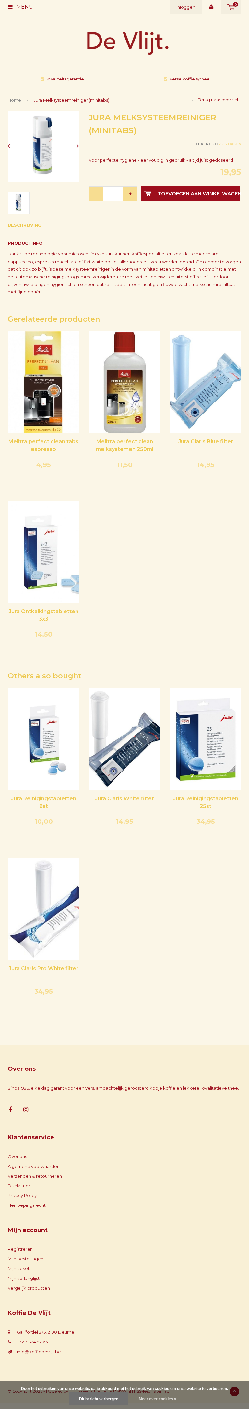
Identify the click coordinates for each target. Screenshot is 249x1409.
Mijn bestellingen (25, 1258)
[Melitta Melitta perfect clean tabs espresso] (43, 381)
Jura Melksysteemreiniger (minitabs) (71, 100)
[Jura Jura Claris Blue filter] (205, 381)
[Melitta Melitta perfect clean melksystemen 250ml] (124, 381)
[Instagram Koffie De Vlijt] (25, 1110)
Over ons (17, 1156)
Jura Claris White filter (124, 799)
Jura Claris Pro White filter (43, 968)
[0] (231, 7)
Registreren (20, 1249)
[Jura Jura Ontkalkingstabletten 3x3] (43, 551)
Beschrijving (25, 225)
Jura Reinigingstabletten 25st (205, 802)
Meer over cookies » (157, 1399)
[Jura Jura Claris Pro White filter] (43, 908)
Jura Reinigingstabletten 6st (43, 802)
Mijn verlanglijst (24, 1278)
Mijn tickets (19, 1268)
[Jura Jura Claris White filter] (124, 738)
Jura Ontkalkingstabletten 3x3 (43, 615)
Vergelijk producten (29, 1288)
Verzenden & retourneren (35, 1176)
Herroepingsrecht (27, 1205)
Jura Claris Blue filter (205, 442)
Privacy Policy (22, 1195)
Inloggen (185, 7)
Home (14, 100)
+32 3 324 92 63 (32, 1341)
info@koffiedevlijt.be (39, 1351)
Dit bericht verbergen (98, 1399)
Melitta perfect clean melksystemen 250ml (124, 445)
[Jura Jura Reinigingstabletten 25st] (205, 738)
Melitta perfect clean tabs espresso (43, 445)
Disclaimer (19, 1185)
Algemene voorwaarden (34, 1166)
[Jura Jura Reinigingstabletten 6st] (43, 738)
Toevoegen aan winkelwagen (199, 194)
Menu (24, 7)
